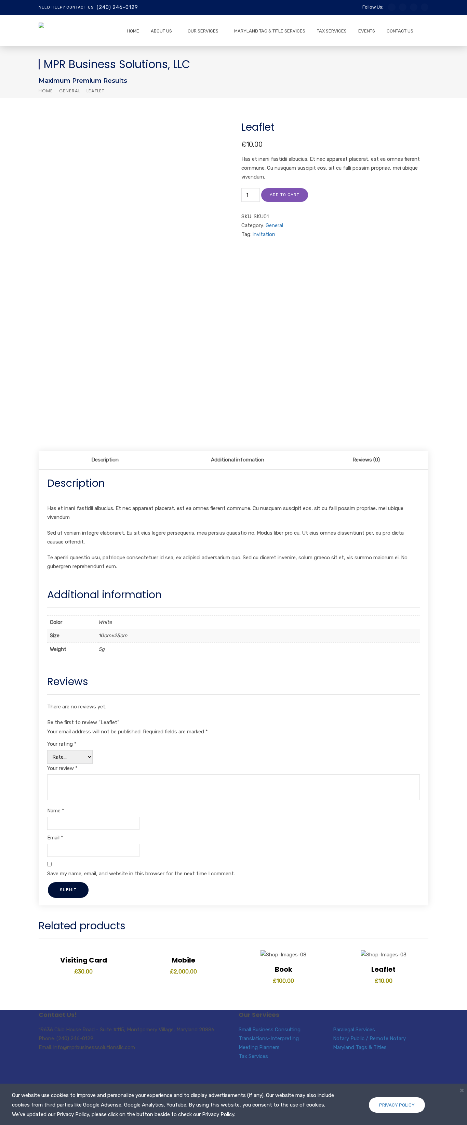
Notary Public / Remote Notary (369, 1038)
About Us (161, 31)
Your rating (62, 744)
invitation (264, 234)
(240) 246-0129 (117, 7)
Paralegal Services (354, 1029)
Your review (62, 768)
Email (55, 838)
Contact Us (400, 31)
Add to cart (284, 194)
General (69, 91)
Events (366, 31)
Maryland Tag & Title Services (269, 31)
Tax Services (332, 31)
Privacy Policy (397, 1105)
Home (133, 31)
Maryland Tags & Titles (360, 1047)
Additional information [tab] (237, 460)
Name (55, 811)
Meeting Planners (259, 1047)
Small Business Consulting (270, 1029)
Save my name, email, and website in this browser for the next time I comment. (141, 874)
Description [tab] (105, 460)
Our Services (203, 31)
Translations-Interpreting (269, 1038)
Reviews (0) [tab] (366, 460)
